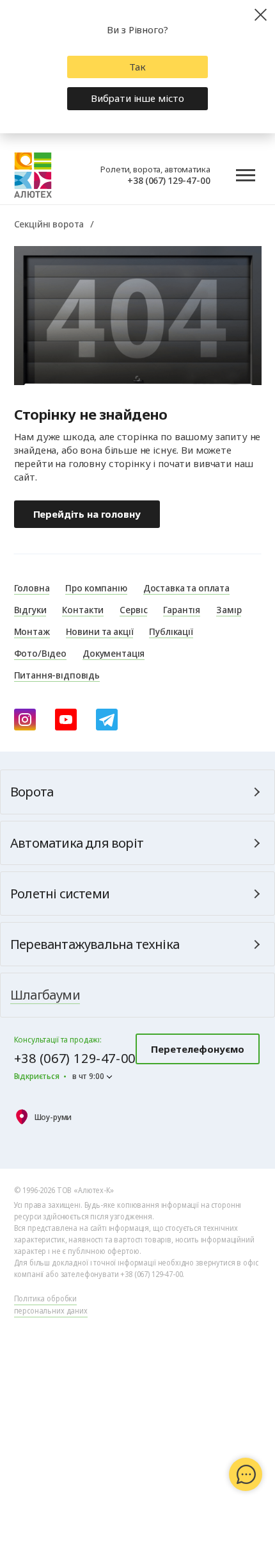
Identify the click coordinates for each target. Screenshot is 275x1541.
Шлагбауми (45, 994)
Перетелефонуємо (197, 1048)
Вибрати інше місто (137, 98)
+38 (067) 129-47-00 (168, 180)
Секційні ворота (49, 223)
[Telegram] (107, 719)
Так (137, 66)
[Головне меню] (246, 175)
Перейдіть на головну (87, 513)
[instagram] (25, 719)
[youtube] (66, 719)
